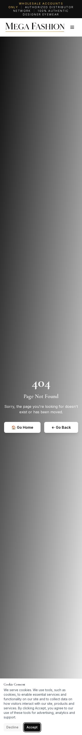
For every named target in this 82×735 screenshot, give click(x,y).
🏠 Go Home (22, 427)
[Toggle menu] (72, 27)
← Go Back (61, 427)
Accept (32, 727)
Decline (12, 727)
